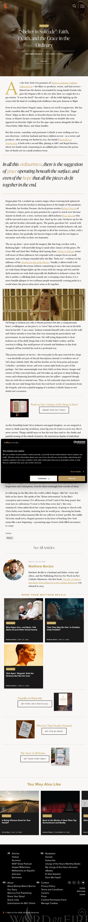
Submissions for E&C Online (21, 903)
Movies (9, 538)
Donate (49, 857)
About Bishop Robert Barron (21, 886)
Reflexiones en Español (23, 870)
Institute (82, 888)
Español (82, 894)
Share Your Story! (16, 896)
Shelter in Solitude (66, 251)
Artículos (16, 874)
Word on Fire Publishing (19, 893)
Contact (45, 882)
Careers (45, 893)
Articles (44, 26)
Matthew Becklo (34, 54)
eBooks (49, 870)
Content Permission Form (53, 899)
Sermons (16, 860)
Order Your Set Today (54, 410)
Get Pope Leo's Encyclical (35, 704)
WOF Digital (81, 891)
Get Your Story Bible (35, 759)
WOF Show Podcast (22, 863)
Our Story (12, 889)
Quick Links (13, 899)
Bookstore (50, 853)
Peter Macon (68, 215)
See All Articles (44, 547)
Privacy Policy (48, 886)
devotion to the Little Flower (35, 262)
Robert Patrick (69, 208)
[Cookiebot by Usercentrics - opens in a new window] (75, 442)
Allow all (71, 478)
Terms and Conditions (52, 889)
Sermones (17, 877)
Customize (42, 478)
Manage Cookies (49, 903)
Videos (15, 857)
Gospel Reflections (21, 867)
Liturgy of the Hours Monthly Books (62, 863)
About (10, 882)
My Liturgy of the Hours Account (61, 867)
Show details (75, 472)
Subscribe (50, 860)
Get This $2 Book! (54, 731)
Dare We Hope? (53, 877)
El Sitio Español (53, 874)
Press (44, 896)
